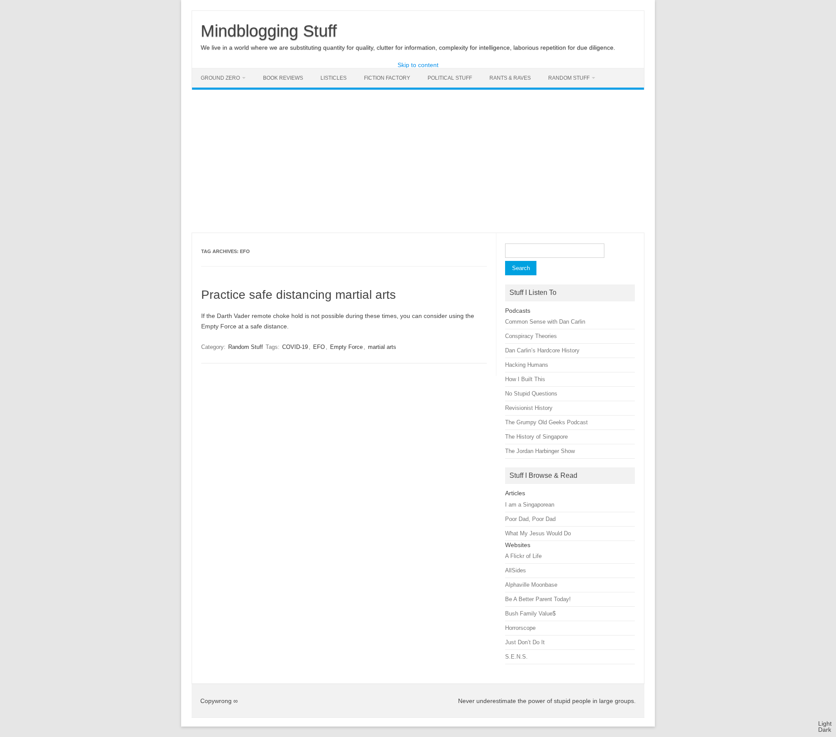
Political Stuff (450, 78)
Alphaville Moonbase (531, 584)
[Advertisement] (418, 161)
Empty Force (346, 347)
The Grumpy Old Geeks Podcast (546, 422)
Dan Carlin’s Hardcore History (542, 350)
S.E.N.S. (516, 656)
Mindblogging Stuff (269, 31)
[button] (825, 726)
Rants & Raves (510, 78)
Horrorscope (520, 628)
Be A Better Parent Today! (538, 599)
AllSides (515, 570)
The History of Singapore (536, 436)
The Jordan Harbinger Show (540, 451)
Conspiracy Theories (531, 336)
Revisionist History (529, 408)
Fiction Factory (387, 78)
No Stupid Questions (531, 393)
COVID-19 (295, 347)
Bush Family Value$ (530, 613)
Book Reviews (283, 78)
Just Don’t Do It (525, 642)
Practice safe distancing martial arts (298, 294)
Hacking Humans (526, 365)
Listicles (333, 78)
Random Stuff (569, 78)
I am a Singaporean (529, 504)
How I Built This (525, 379)
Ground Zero (220, 78)
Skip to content (418, 64)
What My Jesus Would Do (538, 533)
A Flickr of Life (523, 556)
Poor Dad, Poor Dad (530, 519)
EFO (319, 347)
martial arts (382, 347)
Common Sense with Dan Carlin (545, 321)
